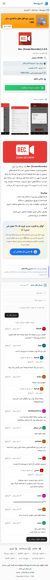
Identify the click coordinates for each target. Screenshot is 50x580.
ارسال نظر (13, 315)
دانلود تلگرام (23, 553)
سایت (34, 565)
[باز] (4, 3)
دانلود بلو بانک (38, 553)
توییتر (11, 548)
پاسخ (7, 328)
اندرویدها (38, 3)
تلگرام (34, 548)
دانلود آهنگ (10, 558)
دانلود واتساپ (37, 558)
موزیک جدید (23, 558)
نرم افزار (35, 10)
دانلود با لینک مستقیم (31, 87)
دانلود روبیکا (9, 553)
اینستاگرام (23, 548)
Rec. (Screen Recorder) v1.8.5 (32, 49)
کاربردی (27, 10)
